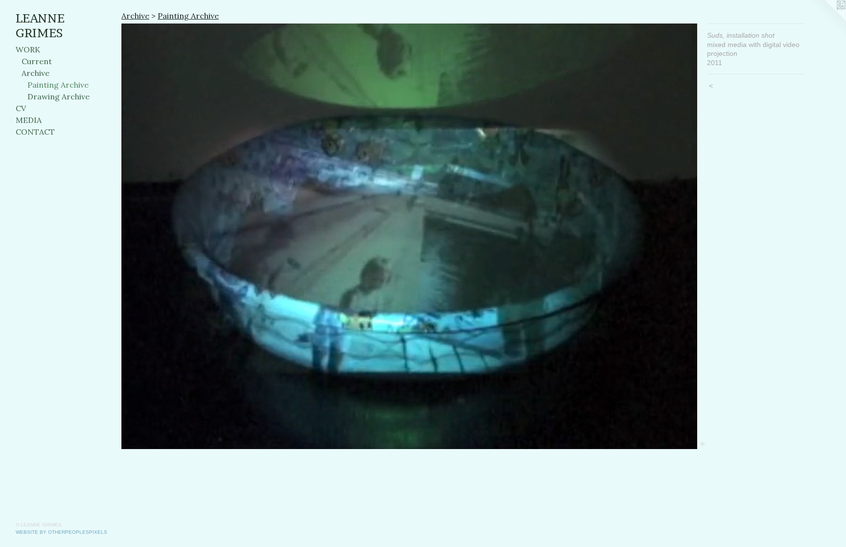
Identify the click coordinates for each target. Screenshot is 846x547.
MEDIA (29, 120)
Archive (35, 73)
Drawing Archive (58, 96)
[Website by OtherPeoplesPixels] (826, 19)
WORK (28, 49)
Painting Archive (58, 85)
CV (21, 108)
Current (37, 61)
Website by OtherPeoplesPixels (61, 532)
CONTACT (35, 132)
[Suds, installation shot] (409, 236)
